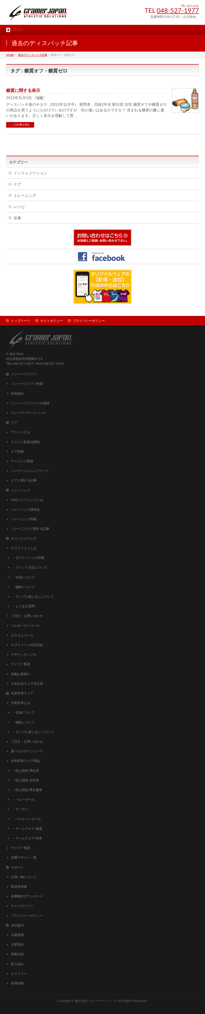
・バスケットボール (26, 819)
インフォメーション (30, 173)
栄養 (40, 98)
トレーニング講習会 (25, 509)
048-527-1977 (178, 11)
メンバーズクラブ (24, 374)
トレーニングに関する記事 (30, 529)
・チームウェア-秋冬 (27, 838)
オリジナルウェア (24, 539)
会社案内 (17, 925)
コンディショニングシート (30, 471)
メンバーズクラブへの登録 (30, 403)
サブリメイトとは (24, 548)
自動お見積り (20, 674)
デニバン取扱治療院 (25, 442)
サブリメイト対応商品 (27, 645)
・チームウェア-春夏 (27, 829)
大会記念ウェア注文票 (27, 684)
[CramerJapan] (38, 14)
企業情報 (17, 935)
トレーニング (25, 195)
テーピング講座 (22, 461)
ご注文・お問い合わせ (27, 616)
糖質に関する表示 (23, 90)
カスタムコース (22, 635)
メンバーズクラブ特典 (27, 384)
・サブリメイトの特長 (28, 558)
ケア (17, 184)
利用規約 (17, 394)
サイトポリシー (51, 321)
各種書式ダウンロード (27, 896)
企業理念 (17, 944)
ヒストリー (19, 974)
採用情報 (17, 983)
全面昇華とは (20, 703)
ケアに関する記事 (24, 480)
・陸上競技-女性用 (25, 780)
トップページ (20, 321)
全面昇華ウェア (22, 693)
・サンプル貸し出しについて (33, 596)
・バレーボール (23, 799)
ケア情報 (17, 451)
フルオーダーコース (25, 626)
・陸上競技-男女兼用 (27, 790)
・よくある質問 (23, 606)
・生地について (23, 577)
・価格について (23, 587)
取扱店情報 (19, 886)
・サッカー (20, 809)
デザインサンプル (24, 654)
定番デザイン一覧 (24, 857)
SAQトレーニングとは (27, 500)
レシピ (19, 207)
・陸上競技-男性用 (25, 771)
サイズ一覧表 (20, 664)
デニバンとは (20, 432)
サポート (17, 867)
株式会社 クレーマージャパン (96, 1001)
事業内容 (17, 954)
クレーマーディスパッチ (28, 413)
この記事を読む (20, 124)
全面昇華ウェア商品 (25, 761)
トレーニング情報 (24, 519)
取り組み (17, 964)
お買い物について (24, 877)
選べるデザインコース (27, 751)
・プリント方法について (30, 567)
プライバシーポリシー (89, 321)
